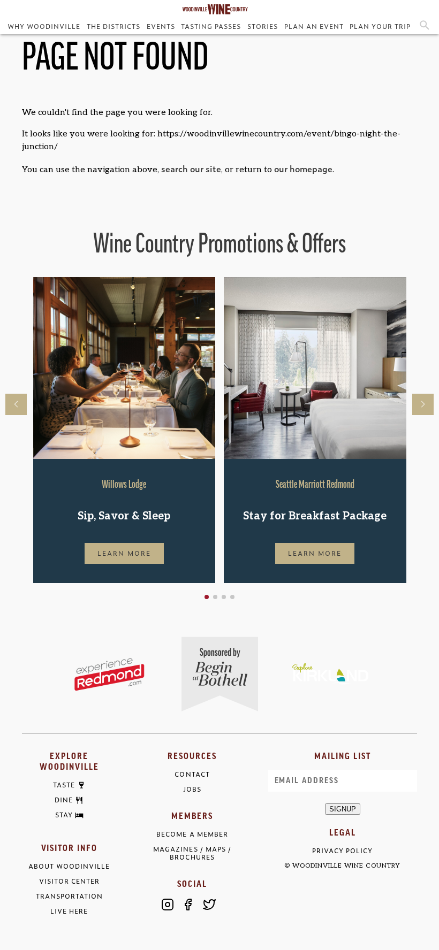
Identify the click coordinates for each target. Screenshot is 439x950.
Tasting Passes (211, 26)
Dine (64, 800)
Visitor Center (69, 881)
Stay (64, 815)
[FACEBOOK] (188, 904)
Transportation (69, 896)
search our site (191, 168)
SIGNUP (342, 809)
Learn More (124, 553)
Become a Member (192, 834)
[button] (207, 597)
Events (161, 26)
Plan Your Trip (380, 26)
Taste (64, 785)
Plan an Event (314, 26)
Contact (192, 774)
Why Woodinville (43, 26)
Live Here (69, 911)
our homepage (303, 168)
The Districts (113, 26)
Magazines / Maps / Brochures (192, 853)
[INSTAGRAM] (167, 904)
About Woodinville (69, 866)
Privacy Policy (342, 851)
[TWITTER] (209, 904)
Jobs (192, 789)
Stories (262, 26)
